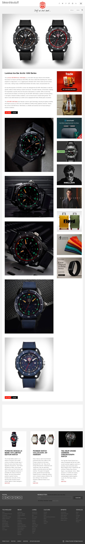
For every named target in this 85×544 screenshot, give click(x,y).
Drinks (45, 513)
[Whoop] (69, 267)
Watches (19, 534)
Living (34, 510)
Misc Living (34, 526)
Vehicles (79, 510)
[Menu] (81, 3)
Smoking (46, 521)
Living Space (35, 525)
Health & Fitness (64, 513)
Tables (33, 531)
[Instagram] (72, 3)
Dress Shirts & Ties (22, 518)
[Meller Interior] (69, 174)
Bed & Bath (34, 517)
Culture (47, 510)
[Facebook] (59, 3)
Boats (77, 512)
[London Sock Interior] (69, 244)
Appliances (34, 512)
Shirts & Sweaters (21, 525)
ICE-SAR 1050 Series (12, 101)
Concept (78, 515)
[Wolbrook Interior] (69, 151)
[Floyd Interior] (69, 221)
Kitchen (34, 521)
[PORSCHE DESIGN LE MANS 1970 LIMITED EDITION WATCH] (14, 439)
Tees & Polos (20, 529)
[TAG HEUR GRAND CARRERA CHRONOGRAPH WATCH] (71, 439)
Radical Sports (64, 518)
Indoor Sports (64, 515)
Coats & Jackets (21, 515)
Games (33, 520)
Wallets (19, 533)
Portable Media (5, 526)
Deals (19, 517)
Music (45, 518)
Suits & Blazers (21, 528)
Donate (45, 512)
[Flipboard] (69, 3)
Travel (45, 523)
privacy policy (55, 500)
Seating (34, 528)
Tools (3, 528)
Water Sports (64, 520)
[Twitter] (62, 3)
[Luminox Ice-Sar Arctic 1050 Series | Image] (42, 41)
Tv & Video (4, 529)
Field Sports (63, 512)
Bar (33, 515)
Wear (20, 510)
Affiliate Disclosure (35, 541)
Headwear (20, 523)
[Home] (42, 5)
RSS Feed (13, 541)
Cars (77, 513)
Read (45, 520)
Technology (6, 510)
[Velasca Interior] (69, 104)
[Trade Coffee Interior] (69, 81)
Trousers (19, 531)
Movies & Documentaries (49, 517)
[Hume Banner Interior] (69, 128)
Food (45, 515)
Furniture (34, 518)
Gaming (4, 520)
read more (7, 483)
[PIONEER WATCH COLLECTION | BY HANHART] (42, 439)
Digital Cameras (6, 518)
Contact (19, 541)
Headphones (5, 521)
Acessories (20, 512)
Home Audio (5, 523)
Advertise (25, 541)
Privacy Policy (5, 541)
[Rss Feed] (75, 3)
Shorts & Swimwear (22, 526)
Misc (77, 518)
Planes (77, 521)
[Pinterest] (65, 3)
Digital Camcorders (6, 517)
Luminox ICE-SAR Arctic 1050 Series (16, 77)
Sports (63, 510)
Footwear (20, 521)
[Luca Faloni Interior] (69, 198)
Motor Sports (63, 517)
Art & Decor (34, 513)
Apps (3, 512)
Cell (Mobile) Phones (7, 513)
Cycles (77, 517)
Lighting (34, 523)
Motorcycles (78, 520)
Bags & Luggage (21, 513)
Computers (4, 515)
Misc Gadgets (5, 525)
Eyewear (19, 520)
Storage (34, 529)
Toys (33, 533)
